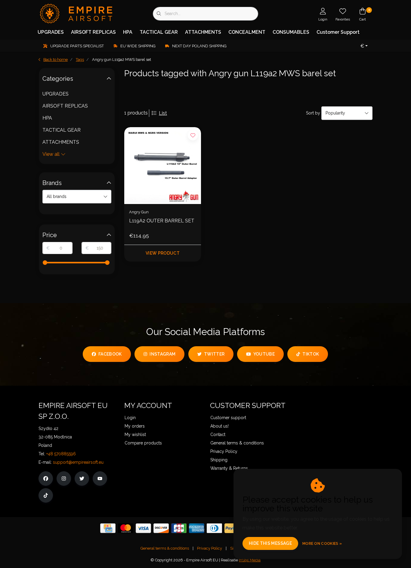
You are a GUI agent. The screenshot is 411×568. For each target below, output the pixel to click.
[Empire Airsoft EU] (75, 13)
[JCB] (179, 528)
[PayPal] (232, 528)
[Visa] (143, 528)
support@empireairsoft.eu (78, 462)
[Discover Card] (161, 528)
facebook (110, 354)
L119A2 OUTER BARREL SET (161, 221)
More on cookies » (322, 543)
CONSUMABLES (291, 32)
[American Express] (196, 528)
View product (163, 253)
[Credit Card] (108, 528)
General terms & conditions (165, 548)
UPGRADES (51, 32)
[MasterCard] (125, 528)
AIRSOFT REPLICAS (93, 32)
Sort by (313, 113)
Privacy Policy (209, 548)
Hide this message (270, 543)
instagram (162, 354)
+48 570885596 (61, 453)
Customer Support (338, 32)
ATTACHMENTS (203, 32)
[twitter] (82, 478)
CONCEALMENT (246, 32)
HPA (127, 32)
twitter (214, 354)
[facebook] (46, 478)
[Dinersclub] (214, 528)
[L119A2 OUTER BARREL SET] (162, 165)
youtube (264, 354)
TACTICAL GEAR (159, 32)
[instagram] (64, 478)
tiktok (311, 354)
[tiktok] (46, 495)
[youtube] (100, 478)
